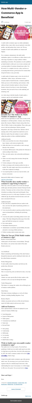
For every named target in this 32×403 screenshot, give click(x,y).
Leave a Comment (16, 389)
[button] (6, 179)
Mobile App (10, 384)
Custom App (21, 382)
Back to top (28, 396)
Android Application (12, 382)
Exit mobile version (16, 401)
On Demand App (18, 384)
